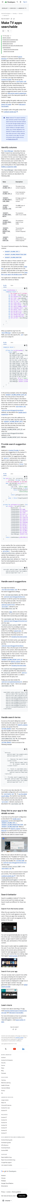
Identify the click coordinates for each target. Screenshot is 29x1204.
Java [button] (11, 285)
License (9, 1192)
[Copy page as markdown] (8, 31)
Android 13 (4, 1128)
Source (3, 1065)
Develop (5, 8)
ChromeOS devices (6, 1105)
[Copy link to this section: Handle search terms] (22, 718)
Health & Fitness (5, 1085)
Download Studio (5, 1147)
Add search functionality (16, 1013)
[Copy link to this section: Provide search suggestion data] (7, 447)
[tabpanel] (14, 307)
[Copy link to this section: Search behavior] (18, 895)
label (10, 612)
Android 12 (4, 1130)
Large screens (4, 1100)
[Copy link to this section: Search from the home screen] (25, 909)
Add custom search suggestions (17, 93)
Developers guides (6, 1142)
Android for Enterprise (7, 1060)
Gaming (3, 1080)
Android (3, 1057)
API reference (4, 1145)
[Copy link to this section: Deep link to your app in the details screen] (15, 813)
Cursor (21, 464)
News (2, 1068)
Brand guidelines (16, 1192)
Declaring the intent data (18, 665)
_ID (22, 335)
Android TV (22, 8)
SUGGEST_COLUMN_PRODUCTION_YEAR (15, 254)
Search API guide (6, 104)
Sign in (25, 2)
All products (4, 1186)
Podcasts (3, 1073)
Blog (2, 1070)
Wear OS (3, 1102)
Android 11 (4, 1133)
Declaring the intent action (19, 637)
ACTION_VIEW (20, 860)
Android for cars (5, 1108)
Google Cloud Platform (7, 1183)
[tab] (5, 285)
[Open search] (17, 2)
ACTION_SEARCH (6, 729)
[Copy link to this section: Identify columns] (18, 148)
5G (2, 1093)
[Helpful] (11, 19)
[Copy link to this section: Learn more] (13, 1005)
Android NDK (4, 1150)
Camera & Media (5, 1088)
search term (17, 631)
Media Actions (12, 139)
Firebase (3, 1181)
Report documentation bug (8, 1160)
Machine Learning (5, 1082)
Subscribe (22, 1196)
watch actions (13, 956)
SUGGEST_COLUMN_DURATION (13, 257)
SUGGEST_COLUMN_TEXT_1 (12, 251)
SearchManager (9, 151)
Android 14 (4, 1125)
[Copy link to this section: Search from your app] (19, 972)
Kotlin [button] (5, 285)
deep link (3, 830)
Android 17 (4, 1117)
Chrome (3, 1178)
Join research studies (6, 1165)
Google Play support (6, 1162)
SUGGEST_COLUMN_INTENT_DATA (13, 421)
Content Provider (6, 79)
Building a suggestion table (9, 167)
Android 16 (4, 1120)
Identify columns (15, 661)
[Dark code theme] (25, 288)
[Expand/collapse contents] (11, 36)
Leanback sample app (10, 112)
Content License (20, 1037)
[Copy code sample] (27, 288)
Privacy (3, 1090)
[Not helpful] (14, 19)
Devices (13, 8)
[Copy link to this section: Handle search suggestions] (3, 584)
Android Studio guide (6, 1140)
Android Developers (6, 13)
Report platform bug (6, 1157)
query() (6, 458)
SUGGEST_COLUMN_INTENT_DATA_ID (16, 395)
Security (3, 1062)
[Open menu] (2, 2)
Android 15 (4, 1122)
